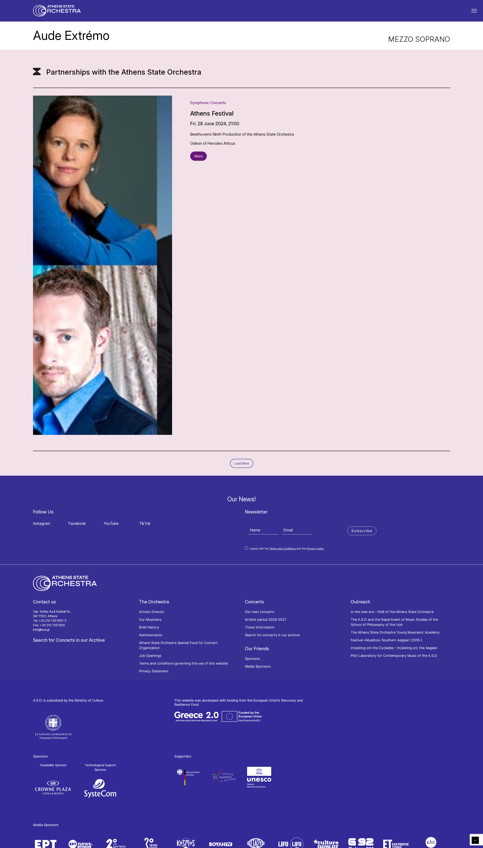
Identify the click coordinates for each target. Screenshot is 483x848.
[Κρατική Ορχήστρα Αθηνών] (57, 10)
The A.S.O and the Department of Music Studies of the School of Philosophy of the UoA (394, 622)
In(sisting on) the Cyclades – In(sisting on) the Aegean (394, 648)
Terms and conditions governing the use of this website (183, 663)
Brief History (149, 627)
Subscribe (361, 531)
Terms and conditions (282, 548)
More (198, 156)
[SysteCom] (100, 788)
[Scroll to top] (475, 840)
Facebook (77, 523)
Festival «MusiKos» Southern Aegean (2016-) (386, 640)
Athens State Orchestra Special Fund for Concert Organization (178, 645)
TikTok (145, 523)
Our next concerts (259, 612)
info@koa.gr (41, 630)
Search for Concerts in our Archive (69, 640)
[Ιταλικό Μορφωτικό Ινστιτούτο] (224, 777)
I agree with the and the (286, 548)
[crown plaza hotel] (53, 787)
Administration (150, 635)
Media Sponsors (258, 666)
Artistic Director (152, 612)
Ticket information (260, 627)
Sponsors (252, 659)
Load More (241, 463)
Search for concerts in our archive (272, 635)
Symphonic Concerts (208, 102)
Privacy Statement (153, 671)
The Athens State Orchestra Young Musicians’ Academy (395, 632)
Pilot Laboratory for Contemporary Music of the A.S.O (394, 656)
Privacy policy (315, 548)
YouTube (111, 523)
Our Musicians (150, 620)
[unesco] (259, 777)
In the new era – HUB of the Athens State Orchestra (392, 612)
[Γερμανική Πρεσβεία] (188, 777)
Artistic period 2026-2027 (265, 620)
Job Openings (150, 656)
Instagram (41, 523)
